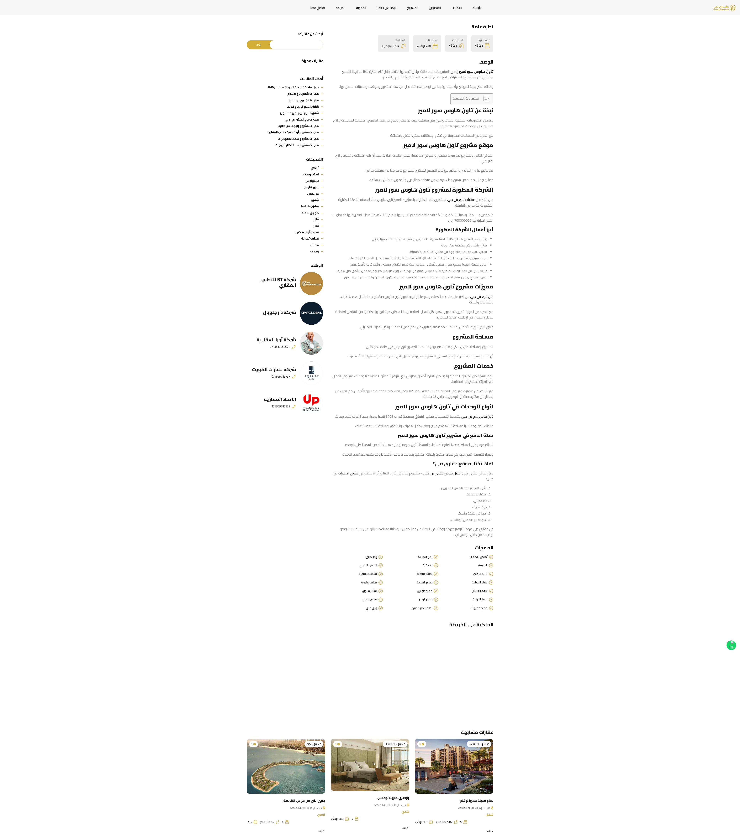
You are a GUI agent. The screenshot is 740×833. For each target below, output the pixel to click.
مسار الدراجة (480, 599)
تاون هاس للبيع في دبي (477, 416)
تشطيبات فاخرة (368, 574)
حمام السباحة (480, 582)
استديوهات (311, 174)
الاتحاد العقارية (280, 399)
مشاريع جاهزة (313, 744)
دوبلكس (313, 193)
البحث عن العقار (387, 8)
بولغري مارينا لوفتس (393, 798)
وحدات (314, 251)
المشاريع (412, 8)
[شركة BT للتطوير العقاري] (311, 283)
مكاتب (314, 245)
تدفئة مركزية (424, 574)
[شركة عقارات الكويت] (311, 373)
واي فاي (371, 608)
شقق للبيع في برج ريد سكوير (299, 113)
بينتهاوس (312, 181)
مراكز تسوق (369, 591)
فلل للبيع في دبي (481, 296)
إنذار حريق (371, 557)
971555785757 (281, 376)
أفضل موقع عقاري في (442, 473)
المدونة (361, 8)
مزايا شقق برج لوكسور (304, 100)
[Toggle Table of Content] (485, 99)
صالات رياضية (369, 582)
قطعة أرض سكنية (307, 232)
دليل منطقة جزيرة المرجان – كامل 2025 (293, 87)
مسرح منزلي (370, 599)
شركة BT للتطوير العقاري (278, 282)
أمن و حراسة (424, 557)
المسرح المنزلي (368, 565)
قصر (316, 226)
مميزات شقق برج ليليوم (303, 93)
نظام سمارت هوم (421, 608)
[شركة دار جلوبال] (311, 313)
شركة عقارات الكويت (274, 369)
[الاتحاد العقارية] (311, 402)
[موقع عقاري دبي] (724, 7)
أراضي (315, 168)
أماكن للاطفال (479, 557)
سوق (348, 473)
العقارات (457, 8)
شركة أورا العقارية (276, 339)
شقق (315, 200)
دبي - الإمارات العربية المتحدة (474, 807)
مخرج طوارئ (424, 591)
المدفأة (427, 565)
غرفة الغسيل (480, 591)
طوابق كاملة (310, 213)
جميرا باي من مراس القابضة (304, 801)
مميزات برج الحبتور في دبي (302, 119)
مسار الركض (425, 599)
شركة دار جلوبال (279, 312)
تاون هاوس (311, 187)
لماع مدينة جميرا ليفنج (476, 801)
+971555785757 (280, 346)
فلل (316, 219)
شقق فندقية (310, 206)
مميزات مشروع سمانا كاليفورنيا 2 (297, 145)
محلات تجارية (310, 238)
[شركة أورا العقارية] (311, 343)
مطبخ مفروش (479, 608)
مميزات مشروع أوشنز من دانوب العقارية (293, 132)
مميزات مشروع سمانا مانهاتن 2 (298, 139)
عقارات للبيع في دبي (461, 199)
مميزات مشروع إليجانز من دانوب (298, 126)
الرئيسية (478, 8)
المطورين (435, 8)
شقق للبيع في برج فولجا (303, 106)
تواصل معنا (317, 8)
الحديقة (483, 565)
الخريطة (341, 8)
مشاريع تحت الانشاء (479, 744)
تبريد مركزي (480, 574)
